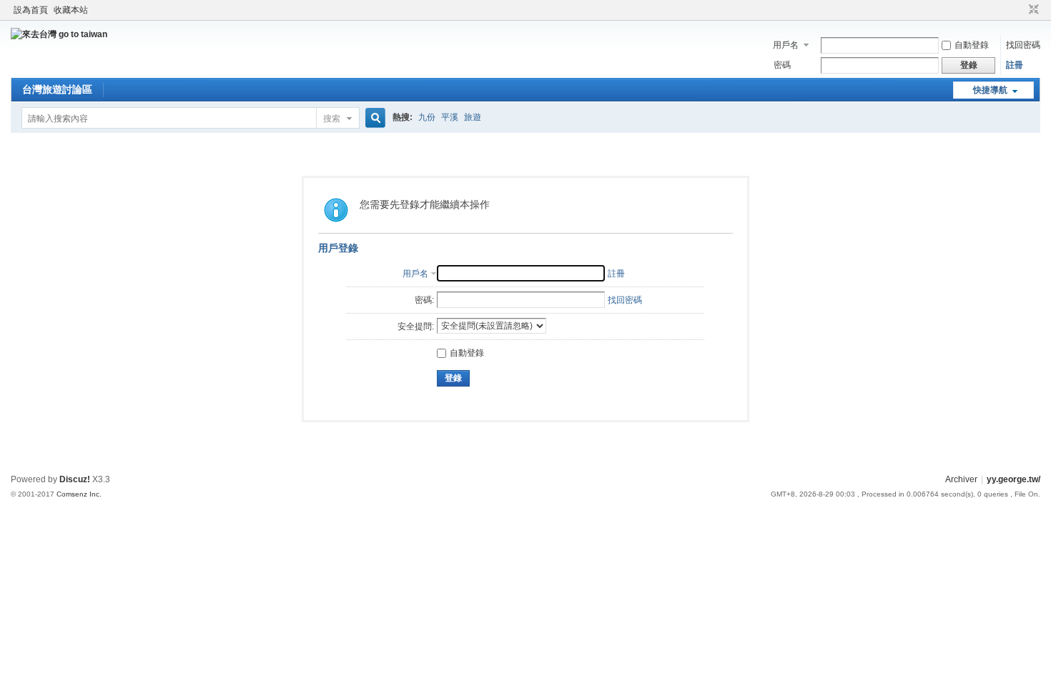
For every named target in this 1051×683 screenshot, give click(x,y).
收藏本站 (71, 10)
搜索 (331, 119)
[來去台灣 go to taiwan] (59, 34)
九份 (426, 117)
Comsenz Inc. (79, 494)
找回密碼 (1023, 45)
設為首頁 (31, 10)
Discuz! (74, 479)
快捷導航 (990, 90)
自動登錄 (971, 45)
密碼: (424, 300)
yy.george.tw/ (1013, 479)
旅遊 (472, 117)
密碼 (782, 65)
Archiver (961, 479)
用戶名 (786, 45)
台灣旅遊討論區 (57, 89)
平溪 (449, 117)
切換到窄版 (1032, 10)
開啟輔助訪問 (1020, 10)
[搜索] (373, 118)
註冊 (1014, 65)
